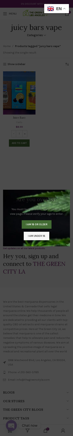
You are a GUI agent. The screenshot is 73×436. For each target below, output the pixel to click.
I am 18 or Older (36, 224)
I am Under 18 (36, 235)
